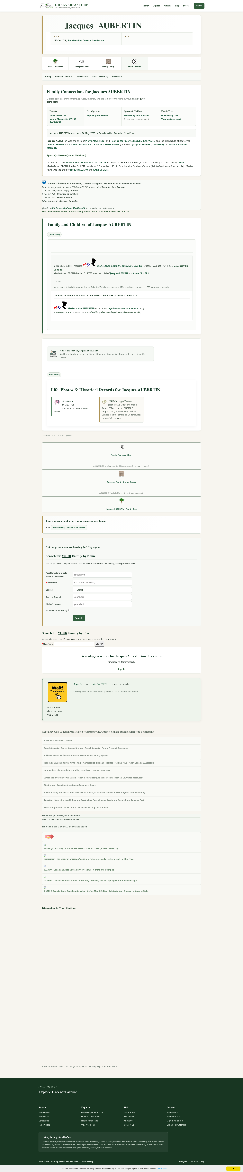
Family (48, 76)
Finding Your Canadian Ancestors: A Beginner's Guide (70, 785)
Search (146, 5)
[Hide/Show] (54, 234)
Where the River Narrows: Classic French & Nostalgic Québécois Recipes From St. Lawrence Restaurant (93, 777)
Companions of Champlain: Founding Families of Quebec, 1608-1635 (77, 770)
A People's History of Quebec (58, 740)
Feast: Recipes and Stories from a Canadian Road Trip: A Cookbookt (76, 807)
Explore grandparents (97, 115)
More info (162, 1168)
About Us (128, 1120)
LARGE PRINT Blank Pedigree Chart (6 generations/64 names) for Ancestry (121, 466)
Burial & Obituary (100, 76)
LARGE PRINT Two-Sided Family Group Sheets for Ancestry (121, 493)
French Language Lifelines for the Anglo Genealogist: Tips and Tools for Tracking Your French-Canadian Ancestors (99, 762)
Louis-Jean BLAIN (63, 312)
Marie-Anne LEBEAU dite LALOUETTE (86, 162)
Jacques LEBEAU (79, 169)
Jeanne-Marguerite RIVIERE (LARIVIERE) (63, 120)
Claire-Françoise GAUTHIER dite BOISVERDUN (94, 144)
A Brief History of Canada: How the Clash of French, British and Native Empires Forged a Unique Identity (94, 792)
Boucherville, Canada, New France (86, 40)
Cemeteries (44, 1120)
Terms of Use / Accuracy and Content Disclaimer (58, 1161)
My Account (172, 1112)
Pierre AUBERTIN (58, 115)
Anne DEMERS (101, 169)
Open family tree (169, 115)
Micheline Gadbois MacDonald (68, 208)
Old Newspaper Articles (92, 1112)
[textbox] (74, 644)
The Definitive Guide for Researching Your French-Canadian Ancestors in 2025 (85, 211)
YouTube (194, 1161)
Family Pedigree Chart (121, 455)
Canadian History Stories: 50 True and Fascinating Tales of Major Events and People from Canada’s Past (94, 800)
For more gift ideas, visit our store (61, 815)
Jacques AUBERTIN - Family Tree (121, 509)
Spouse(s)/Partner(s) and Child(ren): (67, 155)
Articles (167, 5)
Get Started (129, 1112)
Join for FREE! (99, 684)
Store (186, 5)
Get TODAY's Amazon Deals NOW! (60, 819)
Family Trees (44, 1124)
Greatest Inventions (90, 1116)
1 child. (181, 162)
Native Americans (89, 1120)
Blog (202, 1161)
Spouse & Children (63, 76)
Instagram (183, 1161)
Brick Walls (129, 1116)
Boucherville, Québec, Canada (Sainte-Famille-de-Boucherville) (114, 312)
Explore (156, 5)
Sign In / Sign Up (175, 1120)
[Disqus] (121, 946)
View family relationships (136, 115)
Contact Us (129, 1124)
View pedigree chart (171, 119)
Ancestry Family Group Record (121, 482)
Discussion (117, 76)
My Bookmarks (173, 1116)
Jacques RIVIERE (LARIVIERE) (148, 144)
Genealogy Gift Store (176, 1124)
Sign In (199, 5)
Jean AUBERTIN (55, 144)
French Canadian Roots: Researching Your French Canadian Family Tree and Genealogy (86, 748)
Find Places (44, 1116)
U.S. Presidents (88, 1124)
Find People (44, 1112)
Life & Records (82, 76)
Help (177, 5)
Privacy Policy (87, 1161)
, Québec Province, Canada (123, 308)
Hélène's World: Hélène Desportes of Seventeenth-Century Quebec (76, 755)
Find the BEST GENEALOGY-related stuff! (64, 826)
